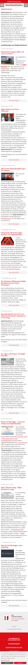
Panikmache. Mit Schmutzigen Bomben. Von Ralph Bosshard (11, 234)
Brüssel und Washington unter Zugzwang (11, 546)
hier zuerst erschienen (13, 269)
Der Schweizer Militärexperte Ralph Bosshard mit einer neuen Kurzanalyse (13, 283)
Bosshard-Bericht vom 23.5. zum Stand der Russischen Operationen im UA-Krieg (13, 316)
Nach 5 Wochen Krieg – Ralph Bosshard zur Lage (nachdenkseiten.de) (14, 438)
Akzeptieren (20, 663)
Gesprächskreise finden (14, 629)
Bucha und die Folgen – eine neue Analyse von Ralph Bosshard (13, 423)
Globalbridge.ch (6, 218)
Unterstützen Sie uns (14, 1)
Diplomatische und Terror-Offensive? (10, 110)
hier (2, 409)
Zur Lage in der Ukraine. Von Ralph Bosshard (13, 355)
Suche (26, 5)
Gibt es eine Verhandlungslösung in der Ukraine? (13, 169)
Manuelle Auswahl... (5, 660)
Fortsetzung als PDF (17, 529)
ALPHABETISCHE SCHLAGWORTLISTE (14, 639)
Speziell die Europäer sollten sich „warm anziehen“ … (12, 53)
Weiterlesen (14, 100)
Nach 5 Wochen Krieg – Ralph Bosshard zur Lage (11, 488)
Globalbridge (17, 151)
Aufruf (14, 626)
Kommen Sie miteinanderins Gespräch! (18, 619)
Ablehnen (7, 663)
